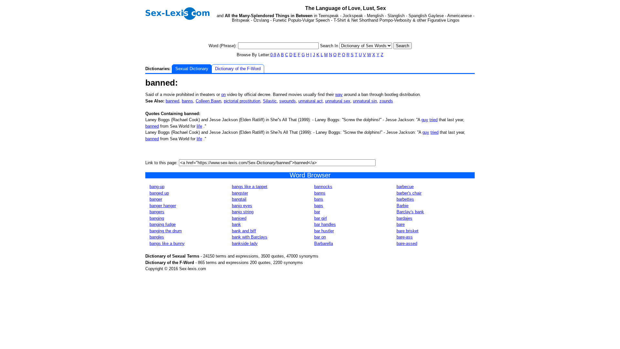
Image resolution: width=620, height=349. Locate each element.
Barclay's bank (410, 211)
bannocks (323, 186)
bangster (240, 193)
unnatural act (310, 101)
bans (318, 199)
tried (433, 119)
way (339, 94)
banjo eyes (242, 205)
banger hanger (163, 205)
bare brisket (407, 230)
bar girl (320, 218)
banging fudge (163, 224)
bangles (157, 237)
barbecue (405, 186)
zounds (386, 101)
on (223, 94)
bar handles (325, 224)
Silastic (270, 101)
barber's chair (409, 193)
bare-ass (405, 237)
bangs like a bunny (167, 243)
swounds (287, 101)
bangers (157, 211)
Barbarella (323, 243)
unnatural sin (365, 101)
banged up (159, 193)
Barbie (402, 205)
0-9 (273, 54)
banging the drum (166, 230)
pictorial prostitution (242, 101)
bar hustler (324, 230)
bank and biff (244, 230)
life (199, 126)
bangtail (239, 199)
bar (317, 211)
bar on (320, 237)
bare (401, 224)
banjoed (239, 218)
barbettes (405, 199)
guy (424, 119)
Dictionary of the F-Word (238, 68)
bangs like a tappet (249, 186)
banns (187, 101)
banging (157, 218)
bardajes (404, 218)
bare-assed (407, 243)
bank (236, 224)
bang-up (157, 186)
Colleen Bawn (208, 101)
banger (156, 199)
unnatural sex (337, 101)
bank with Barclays (249, 237)
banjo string (242, 211)
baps (318, 205)
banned (172, 101)
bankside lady (245, 243)
